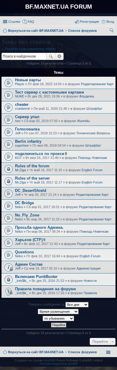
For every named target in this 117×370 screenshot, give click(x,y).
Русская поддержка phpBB (59, 363)
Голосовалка (27, 129)
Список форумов (82, 352)
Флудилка (86, 96)
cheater (21, 104)
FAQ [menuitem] (31, 21)
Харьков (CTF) (29, 239)
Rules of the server (32, 178)
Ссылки (14, 21)
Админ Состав (29, 264)
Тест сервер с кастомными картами (49, 92)
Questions (24, 252)
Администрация (88, 268)
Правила (90, 293)
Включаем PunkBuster (36, 276)
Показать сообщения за (46, 304)
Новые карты (28, 80)
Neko (19, 207)
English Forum (92, 170)
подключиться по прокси (39, 153)
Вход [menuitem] (110, 21)
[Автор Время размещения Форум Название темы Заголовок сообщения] (59, 311)
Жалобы (83, 121)
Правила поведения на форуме (45, 289)
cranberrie (22, 108)
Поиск (51, 56)
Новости (90, 280)
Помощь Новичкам (92, 158)
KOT (18, 158)
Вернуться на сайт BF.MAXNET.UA (36, 352)
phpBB (48, 360)
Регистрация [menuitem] (89, 21)
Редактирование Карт (97, 84)
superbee (22, 145)
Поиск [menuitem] (112, 31)
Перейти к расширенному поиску (30, 49)
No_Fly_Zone (27, 215)
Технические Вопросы (93, 133)
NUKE (19, 96)
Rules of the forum (32, 166)
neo (17, 121)
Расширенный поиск (60, 56)
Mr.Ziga (20, 170)
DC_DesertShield (30, 190)
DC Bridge (24, 203)
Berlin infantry (28, 141)
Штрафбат (94, 108)
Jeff (17, 133)
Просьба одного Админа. (39, 227)
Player (19, 84)
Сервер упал (27, 117)
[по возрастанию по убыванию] (59, 318)
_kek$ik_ (21, 280)
